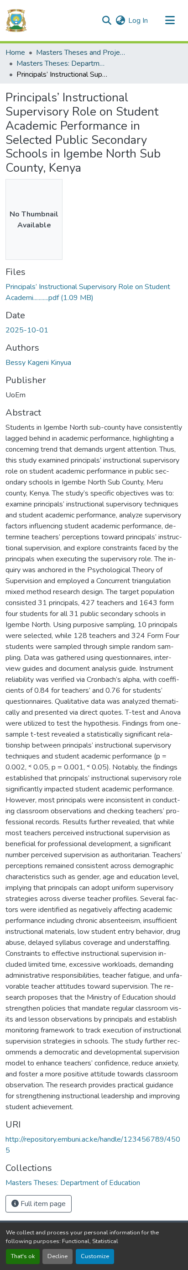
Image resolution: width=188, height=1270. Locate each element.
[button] (16, 20)
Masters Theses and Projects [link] (81, 52)
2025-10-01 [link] (26, 330)
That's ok (23, 1256)
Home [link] (15, 52)
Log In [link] (138, 21)
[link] (94, 292)
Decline (57, 1256)
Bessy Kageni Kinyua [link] (38, 363)
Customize (95, 1256)
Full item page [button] (42, 1204)
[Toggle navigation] (170, 20)
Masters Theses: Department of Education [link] (62, 63)
